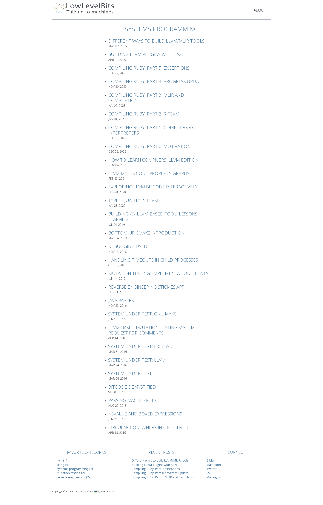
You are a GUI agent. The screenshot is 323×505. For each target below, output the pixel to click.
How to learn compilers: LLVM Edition (153, 160)
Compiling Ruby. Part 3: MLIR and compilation (146, 97)
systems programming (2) (75, 469)
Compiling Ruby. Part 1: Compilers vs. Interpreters (151, 130)
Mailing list (214, 477)
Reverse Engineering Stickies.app (146, 287)
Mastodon (213, 465)
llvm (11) (62, 460)
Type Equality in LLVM (133, 200)
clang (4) (63, 465)
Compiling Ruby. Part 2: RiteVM (143, 114)
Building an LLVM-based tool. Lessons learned (152, 216)
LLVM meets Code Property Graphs (148, 173)
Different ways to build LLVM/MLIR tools (156, 41)
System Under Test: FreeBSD (140, 346)
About (260, 10)
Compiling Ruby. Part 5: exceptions (148, 68)
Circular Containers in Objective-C (148, 427)
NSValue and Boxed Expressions (145, 414)
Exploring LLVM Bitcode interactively (153, 187)
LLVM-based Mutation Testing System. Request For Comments (152, 330)
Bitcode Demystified (132, 387)
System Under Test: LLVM (136, 360)
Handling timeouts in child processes (153, 260)
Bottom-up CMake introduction (146, 233)
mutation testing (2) (71, 473)
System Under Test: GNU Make (142, 314)
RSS (209, 473)
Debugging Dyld (127, 246)
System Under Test (130, 373)
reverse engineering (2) (73, 477)
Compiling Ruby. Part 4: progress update (156, 81)
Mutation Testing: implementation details (158, 273)
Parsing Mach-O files (132, 400)
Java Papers (121, 300)
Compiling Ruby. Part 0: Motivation (149, 146)
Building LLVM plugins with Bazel (147, 54)
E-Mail (210, 460)
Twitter (211, 469)
